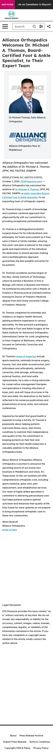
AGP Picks (7, 4)
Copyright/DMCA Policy (17, 748)
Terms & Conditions (39, 741)
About (13, 735)
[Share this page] (49, 26)
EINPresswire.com (31, 181)
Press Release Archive (31, 735)
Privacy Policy (40, 748)
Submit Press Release (14, 741)
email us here (9, 529)
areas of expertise (26, 356)
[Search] (34, 26)
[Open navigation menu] (5, 26)
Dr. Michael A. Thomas (27, 189)
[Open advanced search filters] (41, 26)
